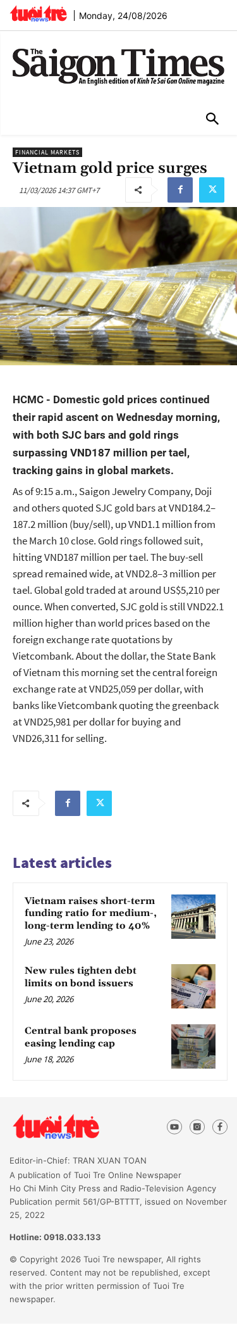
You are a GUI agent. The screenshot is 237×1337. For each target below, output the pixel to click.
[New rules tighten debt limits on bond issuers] (193, 986)
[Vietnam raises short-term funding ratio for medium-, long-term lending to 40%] (193, 916)
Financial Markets (47, 152)
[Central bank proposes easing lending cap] (193, 1046)
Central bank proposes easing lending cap (81, 1037)
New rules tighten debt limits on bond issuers (81, 977)
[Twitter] (211, 190)
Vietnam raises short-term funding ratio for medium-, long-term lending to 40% (91, 913)
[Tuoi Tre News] (78, 1126)
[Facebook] (180, 190)
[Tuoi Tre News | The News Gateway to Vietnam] (38, 13)
